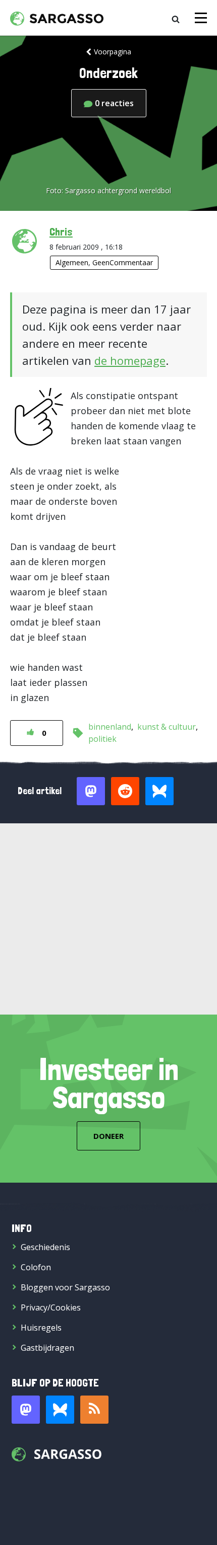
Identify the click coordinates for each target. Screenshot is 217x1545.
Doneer (108, 1136)
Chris (61, 231)
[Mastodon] (26, 1410)
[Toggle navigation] (201, 18)
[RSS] (94, 1410)
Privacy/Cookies (51, 1307)
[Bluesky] (60, 1410)
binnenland (109, 726)
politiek (102, 738)
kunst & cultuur (166, 726)
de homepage (130, 360)
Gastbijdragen (47, 1347)
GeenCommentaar (122, 262)
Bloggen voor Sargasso (65, 1287)
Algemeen (72, 262)
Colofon (36, 1267)
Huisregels (41, 1327)
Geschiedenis (45, 1247)
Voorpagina (112, 51)
